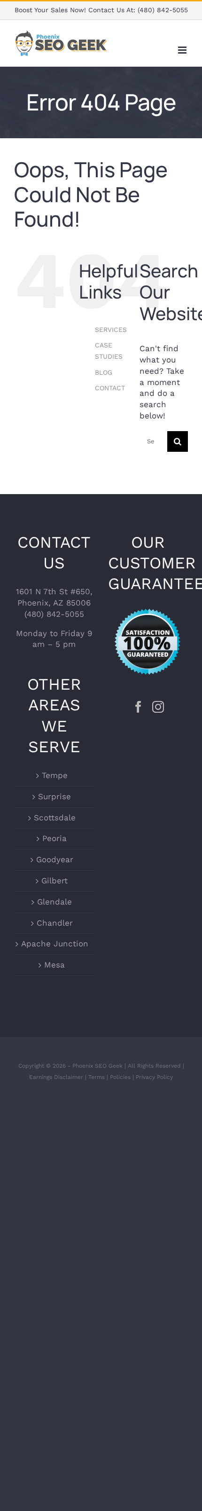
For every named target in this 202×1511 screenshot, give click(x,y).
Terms (96, 1077)
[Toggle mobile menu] (183, 50)
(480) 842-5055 (163, 10)
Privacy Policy (154, 1077)
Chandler (55, 923)
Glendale (54, 901)
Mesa (54, 964)
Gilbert (54, 880)
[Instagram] (158, 707)
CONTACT (110, 388)
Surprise (54, 796)
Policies (120, 1077)
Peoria (54, 838)
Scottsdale (55, 817)
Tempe (55, 775)
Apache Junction (54, 943)
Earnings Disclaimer (56, 1077)
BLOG (103, 372)
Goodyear (54, 859)
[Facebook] (138, 707)
